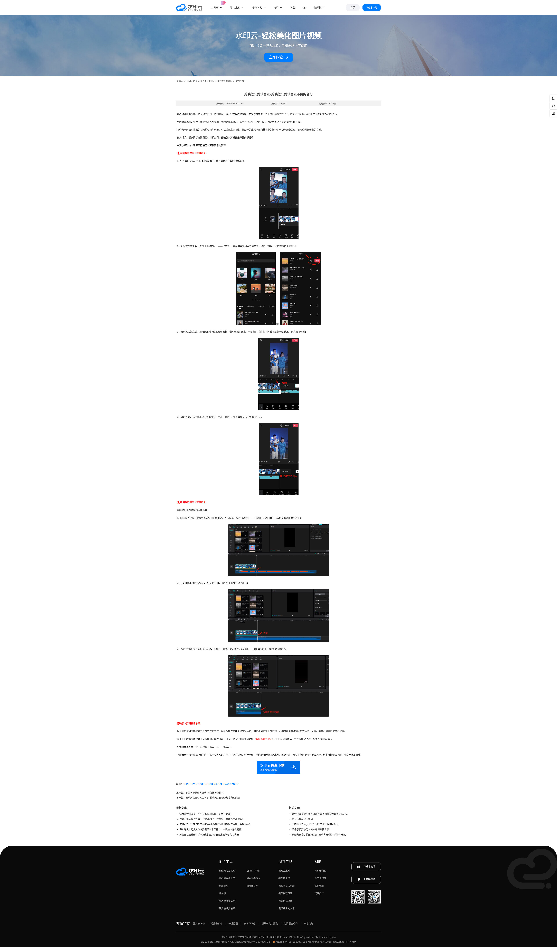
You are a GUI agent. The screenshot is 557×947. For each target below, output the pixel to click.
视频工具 (285, 862)
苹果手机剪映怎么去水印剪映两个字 (310, 829)
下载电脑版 (369, 866)
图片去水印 (199, 923)
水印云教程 (192, 81)
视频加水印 (284, 878)
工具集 (217, 5)
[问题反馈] (553, 113)
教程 (276, 7)
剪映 (186, 784)
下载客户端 (371, 7)
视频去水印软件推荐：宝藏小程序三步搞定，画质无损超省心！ (211, 818)
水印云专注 (313, 941)
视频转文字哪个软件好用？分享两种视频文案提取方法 (320, 813)
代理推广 (319, 893)
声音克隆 (308, 923)
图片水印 (235, 7)
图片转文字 (252, 885)
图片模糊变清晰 (227, 900)
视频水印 (257, 7)
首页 (181, 81)
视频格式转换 (285, 900)
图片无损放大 (253, 878)
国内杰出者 (350, 941)
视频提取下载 (285, 893)
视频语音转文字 (286, 908)
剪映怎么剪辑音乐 (198, 784)
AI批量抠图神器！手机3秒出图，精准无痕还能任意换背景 (209, 834)
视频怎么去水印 (286, 885)
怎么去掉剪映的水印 (302, 818)
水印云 (226, 746)
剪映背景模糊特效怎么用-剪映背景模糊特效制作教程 (319, 834)
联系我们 (319, 885)
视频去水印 (284, 870)
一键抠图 (233, 923)
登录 (352, 7)
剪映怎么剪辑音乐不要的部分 (224, 784)
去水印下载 (249, 923)
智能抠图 (223, 885)
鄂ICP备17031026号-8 (259, 941)
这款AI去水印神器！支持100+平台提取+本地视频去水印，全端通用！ (215, 824)
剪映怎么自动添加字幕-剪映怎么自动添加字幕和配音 (213, 797)
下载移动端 (369, 879)
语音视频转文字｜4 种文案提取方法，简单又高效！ (206, 813)
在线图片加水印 (227, 878)
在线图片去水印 (227, 870)
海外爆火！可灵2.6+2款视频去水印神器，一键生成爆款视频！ (211, 829)
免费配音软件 (291, 923)
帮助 (318, 862)
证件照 (222, 893)
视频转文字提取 (270, 923)
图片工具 (226, 862)
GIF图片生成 (252, 870)
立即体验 (276, 57)
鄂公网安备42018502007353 (291, 941)
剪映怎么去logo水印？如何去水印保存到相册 (315, 824)
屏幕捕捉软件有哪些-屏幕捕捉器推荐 (205, 792)
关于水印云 (320, 878)
